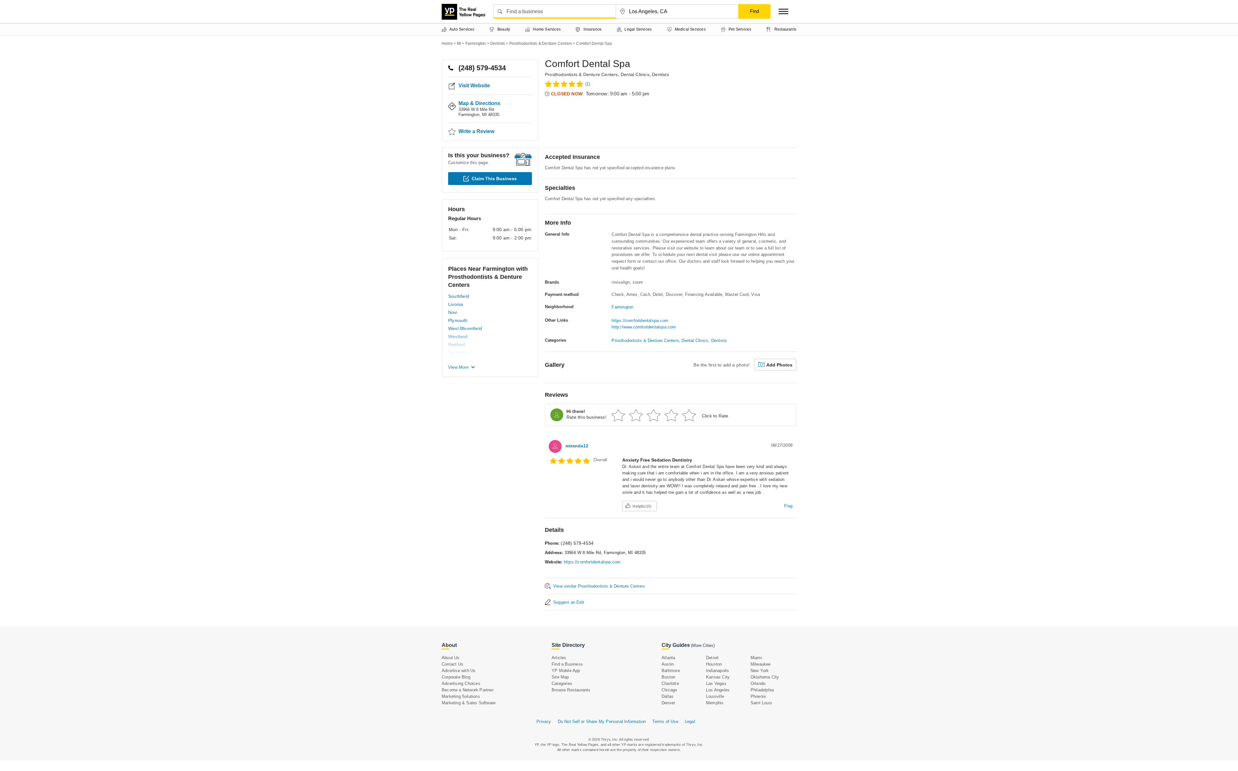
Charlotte (670, 683)
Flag (788, 505)
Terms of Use (665, 721)
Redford (456, 344)
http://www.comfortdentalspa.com (644, 327)
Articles (559, 657)
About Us (451, 657)
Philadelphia (762, 690)
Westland (458, 336)
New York (760, 670)
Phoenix (758, 696)
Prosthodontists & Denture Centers (581, 74)
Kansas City (718, 677)
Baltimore (671, 670)
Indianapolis (717, 670)
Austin (668, 664)
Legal (690, 721)
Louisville (715, 696)
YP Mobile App (566, 670)
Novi (452, 312)
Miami (756, 657)
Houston (714, 664)
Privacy (543, 721)
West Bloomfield (465, 328)
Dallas (667, 696)
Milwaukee (761, 664)
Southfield (458, 296)
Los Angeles (718, 690)
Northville (458, 352)
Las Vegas (716, 683)
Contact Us (452, 664)
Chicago (669, 690)
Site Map (560, 677)
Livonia (455, 304)
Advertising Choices (461, 683)
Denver (668, 702)
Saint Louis (761, 702)
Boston (668, 677)
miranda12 (576, 445)
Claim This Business (494, 178)
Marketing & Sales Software (469, 702)
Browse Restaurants (571, 690)
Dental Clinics (635, 74)
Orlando (758, 683)
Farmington (622, 307)
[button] (783, 11)
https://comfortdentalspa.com (640, 320)
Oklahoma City (765, 677)
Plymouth (458, 320)
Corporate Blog (456, 677)
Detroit (712, 657)
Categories (562, 683)
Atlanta (668, 657)
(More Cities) (703, 645)
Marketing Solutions (461, 696)
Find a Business (567, 664)
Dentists (660, 74)
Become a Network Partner (468, 690)
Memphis (714, 702)
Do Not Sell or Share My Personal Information (602, 721)
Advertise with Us (459, 670)
